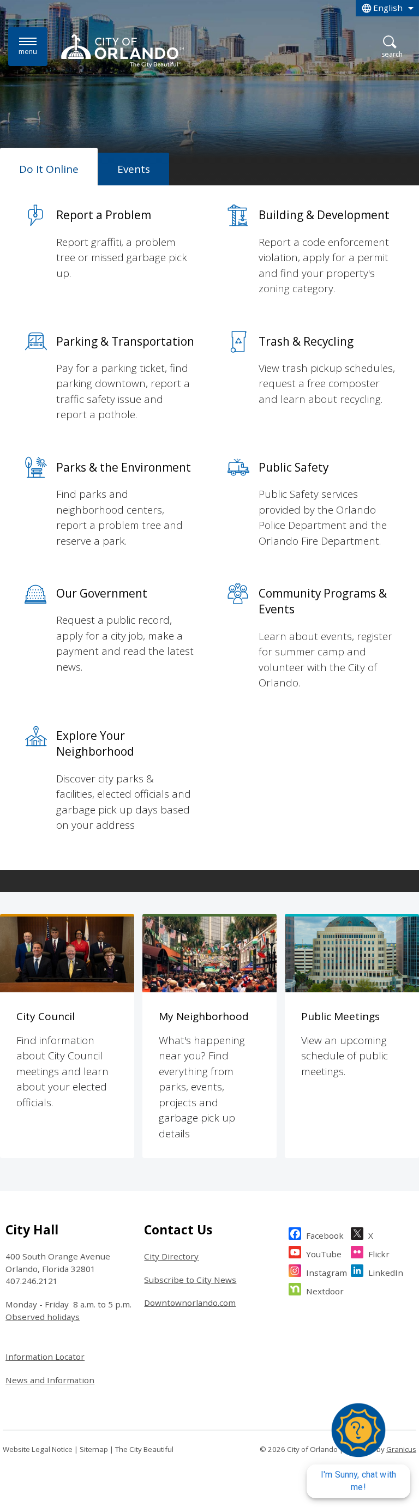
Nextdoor (325, 1291)
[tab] (49, 167)
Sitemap (94, 1449)
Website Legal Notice (38, 1449)
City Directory (171, 1256)
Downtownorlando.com (190, 1302)
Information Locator (45, 1356)
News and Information (49, 1380)
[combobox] (387, 8)
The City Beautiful (144, 1449)
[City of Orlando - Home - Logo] (122, 50)
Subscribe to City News (190, 1279)
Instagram (326, 1272)
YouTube (324, 1254)
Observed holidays (42, 1316)
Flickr (379, 1254)
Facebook (325, 1235)
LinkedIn (385, 1272)
